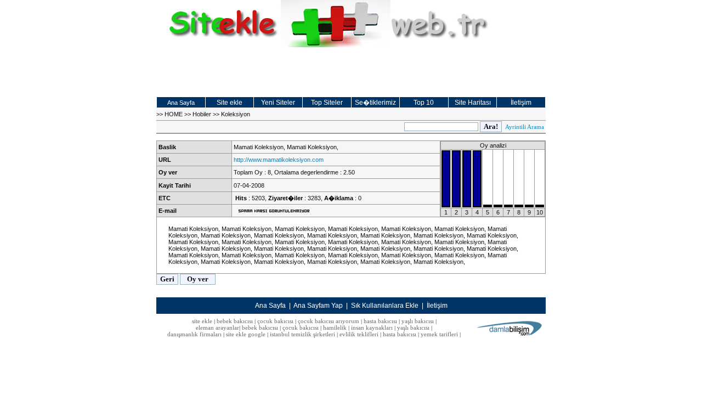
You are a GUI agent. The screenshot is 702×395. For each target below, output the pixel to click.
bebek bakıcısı (235, 321)
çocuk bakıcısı (275, 321)
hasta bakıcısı (380, 321)
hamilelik (335, 327)
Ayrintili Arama (524, 126)
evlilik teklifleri (359, 334)
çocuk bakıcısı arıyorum (328, 321)
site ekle (202, 321)
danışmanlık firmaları (194, 334)
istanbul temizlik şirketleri (302, 334)
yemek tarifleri (439, 334)
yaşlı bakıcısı (417, 321)
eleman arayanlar (217, 327)
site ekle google (245, 334)
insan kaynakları (372, 327)
